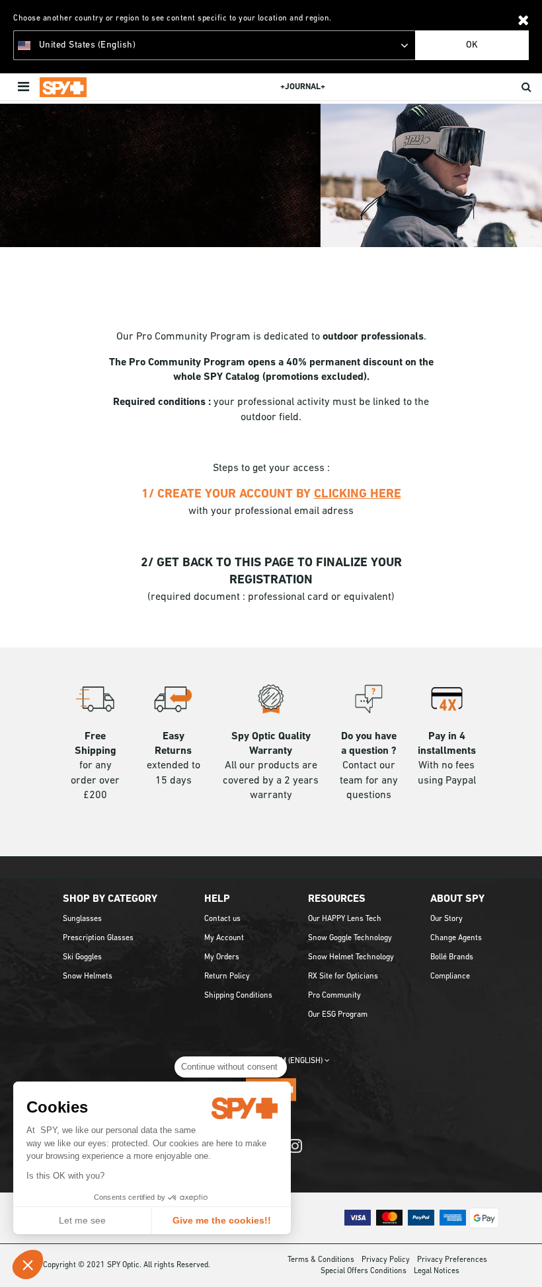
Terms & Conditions (321, 1260)
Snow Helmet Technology (351, 957)
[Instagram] (295, 1152)
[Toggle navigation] (25, 87)
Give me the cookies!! (222, 1220)
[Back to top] (525, 1260)
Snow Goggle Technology (350, 938)
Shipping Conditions (238, 996)
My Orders (221, 957)
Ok (472, 45)
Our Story (446, 919)
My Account (224, 938)
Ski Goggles (82, 957)
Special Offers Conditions (363, 1271)
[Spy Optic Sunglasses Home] (63, 87)
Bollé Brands (451, 957)
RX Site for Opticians (343, 976)
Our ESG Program (338, 1015)
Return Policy (227, 976)
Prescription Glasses (98, 938)
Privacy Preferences (452, 1260)
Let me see (82, 1220)
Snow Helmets (87, 976)
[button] (28, 1264)
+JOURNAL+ (302, 87)
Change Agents (456, 938)
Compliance (450, 976)
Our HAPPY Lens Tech (344, 919)
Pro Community (334, 996)
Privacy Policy (386, 1260)
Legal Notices (436, 1271)
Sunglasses (82, 919)
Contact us (222, 919)
